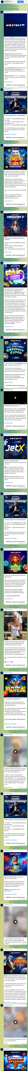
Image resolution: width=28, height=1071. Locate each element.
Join (21, 1)
